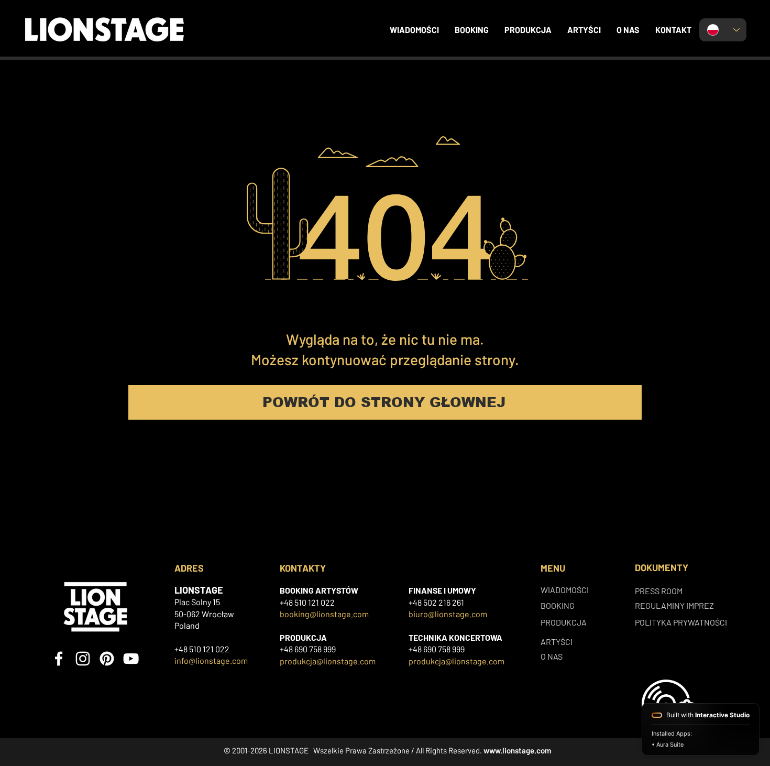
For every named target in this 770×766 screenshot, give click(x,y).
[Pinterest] (106, 658)
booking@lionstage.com (324, 614)
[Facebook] (58, 658)
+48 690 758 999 (308, 649)
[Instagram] (82, 658)
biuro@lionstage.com (448, 614)
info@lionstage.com (211, 660)
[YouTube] (131, 658)
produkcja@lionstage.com (328, 661)
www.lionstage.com (517, 750)
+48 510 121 (300, 602)
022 (328, 602)
